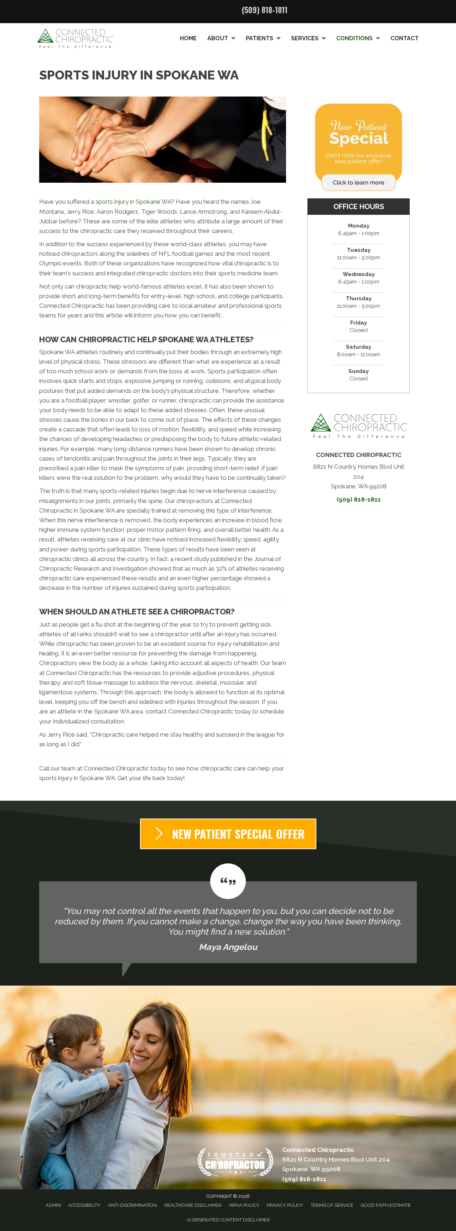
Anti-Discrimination (132, 1205)
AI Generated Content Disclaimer (228, 1219)
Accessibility (84, 1205)
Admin (53, 1205)
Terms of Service (332, 1205)
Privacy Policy (285, 1205)
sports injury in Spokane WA (133, 201)
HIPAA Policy (244, 1205)
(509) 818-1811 (264, 9)
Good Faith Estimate (386, 1205)
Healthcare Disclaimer (193, 1205)
